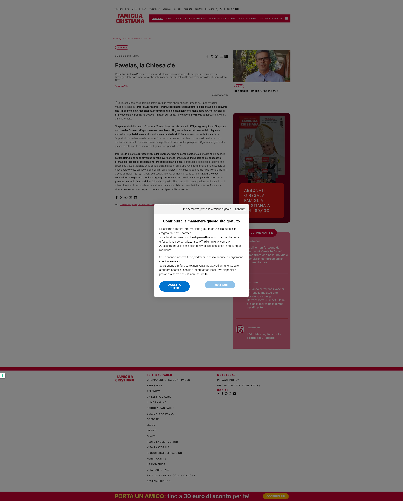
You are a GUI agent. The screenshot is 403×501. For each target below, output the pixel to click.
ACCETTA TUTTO (174, 286)
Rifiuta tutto (220, 284)
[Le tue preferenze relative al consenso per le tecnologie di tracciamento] (2, 375)
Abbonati (240, 209)
